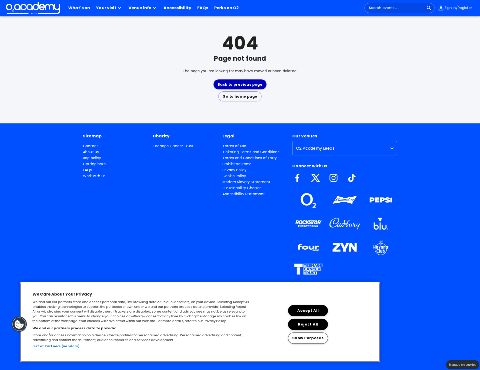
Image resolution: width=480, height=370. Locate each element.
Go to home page (239, 96)
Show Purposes (308, 337)
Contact (90, 145)
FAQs (87, 169)
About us (91, 151)
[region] (200, 322)
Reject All (308, 324)
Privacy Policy (234, 169)
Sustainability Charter (241, 187)
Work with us (94, 175)
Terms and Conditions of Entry (249, 157)
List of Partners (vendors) (56, 346)
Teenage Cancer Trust (173, 145)
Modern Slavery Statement (246, 181)
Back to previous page (240, 84)
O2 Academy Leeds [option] (315, 148)
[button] (109, 8)
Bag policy (92, 157)
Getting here (94, 163)
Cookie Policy (234, 175)
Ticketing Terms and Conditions (251, 151)
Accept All (307, 310)
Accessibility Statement (243, 193)
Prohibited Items (237, 163)
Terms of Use (234, 145)
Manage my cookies (462, 365)
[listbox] (344, 148)
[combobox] (396, 7)
